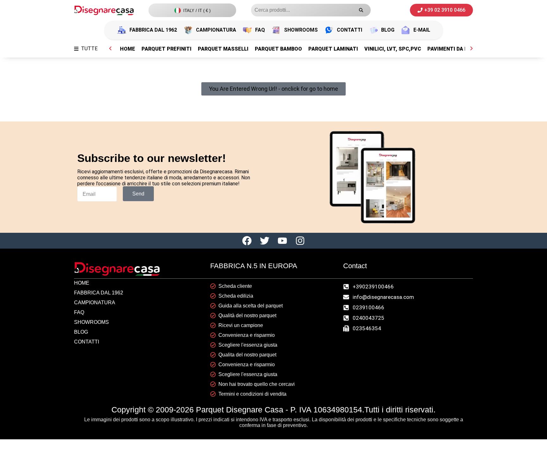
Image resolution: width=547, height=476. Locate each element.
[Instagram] (300, 240)
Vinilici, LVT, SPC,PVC (392, 49)
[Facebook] (247, 240)
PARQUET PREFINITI (166, 49)
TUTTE (89, 49)
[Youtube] (282, 240)
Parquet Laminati (333, 49)
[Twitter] (264, 240)
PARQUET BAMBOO (278, 49)
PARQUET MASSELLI (223, 49)
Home (127, 49)
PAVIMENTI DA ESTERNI (456, 49)
